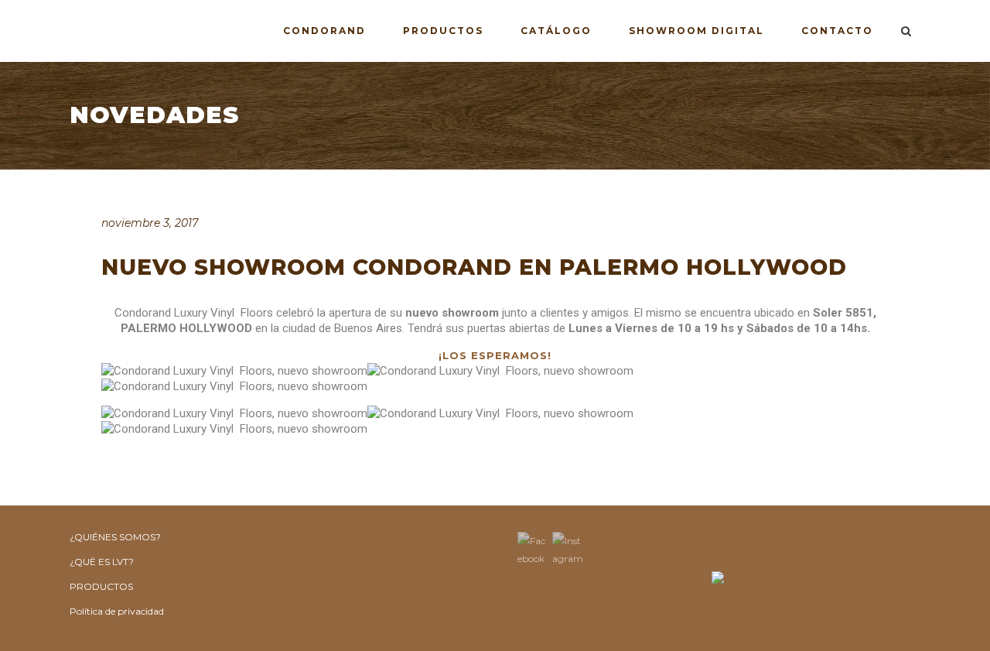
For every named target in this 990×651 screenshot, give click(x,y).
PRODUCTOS (101, 586)
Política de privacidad (117, 611)
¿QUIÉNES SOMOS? (115, 537)
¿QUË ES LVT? (102, 561)
